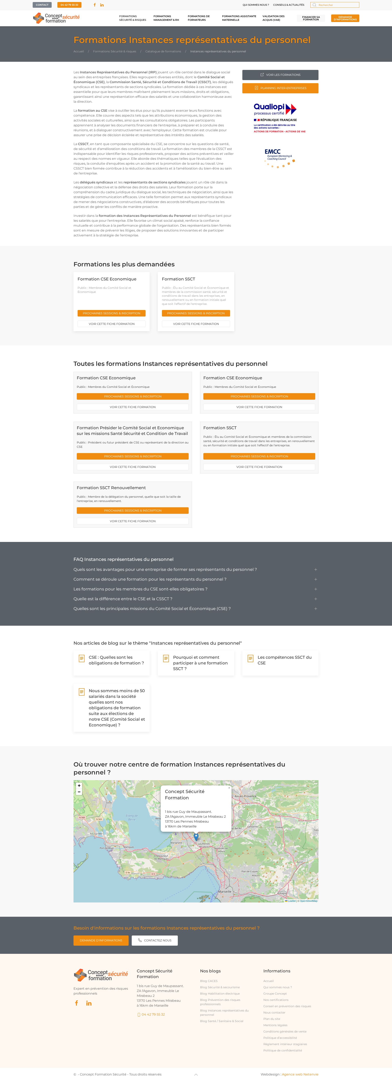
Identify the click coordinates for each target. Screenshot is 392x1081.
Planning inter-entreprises (283, 88)
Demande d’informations (345, 18)
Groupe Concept (275, 993)
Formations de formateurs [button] (199, 18)
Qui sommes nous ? (256, 4)
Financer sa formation (311, 18)
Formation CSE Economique (107, 279)
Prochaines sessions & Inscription (111, 313)
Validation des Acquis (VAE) (274, 18)
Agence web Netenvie (300, 1074)
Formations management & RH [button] (166, 18)
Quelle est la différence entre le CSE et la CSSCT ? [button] (123, 598)
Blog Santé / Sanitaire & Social (221, 1021)
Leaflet (291, 900)
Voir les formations (283, 75)
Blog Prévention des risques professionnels (220, 1002)
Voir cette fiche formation (112, 324)
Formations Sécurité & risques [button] (132, 18)
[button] (196, 837)
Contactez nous (158, 940)
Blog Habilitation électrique (220, 993)
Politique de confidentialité (282, 1050)
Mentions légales (275, 1025)
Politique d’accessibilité (280, 1038)
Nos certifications (275, 1000)
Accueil (268, 981)
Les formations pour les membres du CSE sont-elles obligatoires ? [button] (140, 589)
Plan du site (271, 1019)
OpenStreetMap (308, 900)
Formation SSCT (178, 279)
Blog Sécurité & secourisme (220, 987)
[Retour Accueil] (56, 18)
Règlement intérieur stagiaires (285, 1044)
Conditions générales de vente (284, 1031)
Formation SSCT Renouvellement (111, 487)
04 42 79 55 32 (69, 4)
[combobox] (334, 5)
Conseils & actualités (288, 4)
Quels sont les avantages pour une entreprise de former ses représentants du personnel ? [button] (165, 569)
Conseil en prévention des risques (287, 1006)
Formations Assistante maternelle (239, 18)
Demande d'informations (101, 940)
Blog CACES (209, 981)
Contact (42, 4)
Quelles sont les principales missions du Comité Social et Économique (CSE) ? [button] (152, 608)
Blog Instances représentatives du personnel (224, 1013)
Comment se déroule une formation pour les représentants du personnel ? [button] (150, 579)
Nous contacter (274, 1012)
